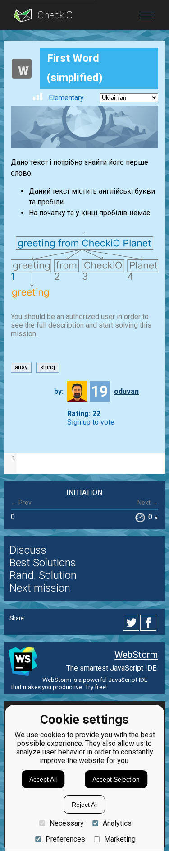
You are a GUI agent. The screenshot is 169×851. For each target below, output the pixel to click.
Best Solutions (42, 562)
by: (59, 391)
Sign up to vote (90, 422)
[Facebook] (149, 623)
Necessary (66, 823)
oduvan (126, 391)
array (21, 367)
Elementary (66, 97)
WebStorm (136, 654)
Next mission (39, 588)
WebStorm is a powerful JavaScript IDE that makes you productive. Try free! (79, 683)
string (47, 367)
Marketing (120, 839)
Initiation (84, 492)
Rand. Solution (43, 575)
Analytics (117, 823)
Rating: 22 (83, 413)
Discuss (27, 550)
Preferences (65, 839)
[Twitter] (131, 623)
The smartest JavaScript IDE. (112, 668)
